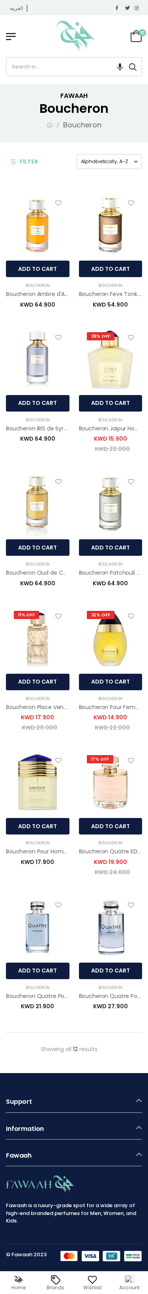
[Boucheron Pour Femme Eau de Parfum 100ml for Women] (110, 638)
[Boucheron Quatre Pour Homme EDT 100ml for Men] (37, 927)
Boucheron (38, 286)
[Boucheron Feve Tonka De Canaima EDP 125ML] (110, 225)
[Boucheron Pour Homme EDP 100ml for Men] (37, 782)
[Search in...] (133, 67)
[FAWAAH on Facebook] (118, 8)
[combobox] (65, 67)
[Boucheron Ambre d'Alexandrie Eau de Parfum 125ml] (37, 225)
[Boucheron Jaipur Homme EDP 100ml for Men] (110, 359)
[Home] (49, 125)
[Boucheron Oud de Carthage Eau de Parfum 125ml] (37, 504)
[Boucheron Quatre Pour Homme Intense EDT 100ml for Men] (110, 927)
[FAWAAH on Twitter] (128, 8)
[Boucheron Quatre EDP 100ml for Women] (110, 782)
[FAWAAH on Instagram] (137, 8)
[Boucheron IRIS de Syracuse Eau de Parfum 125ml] (37, 359)
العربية (16, 8)
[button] (120, 67)
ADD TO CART (37, 269)
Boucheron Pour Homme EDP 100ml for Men (65, 851)
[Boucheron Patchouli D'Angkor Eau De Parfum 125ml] (110, 504)
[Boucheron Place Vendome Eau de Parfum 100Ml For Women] (37, 638)
